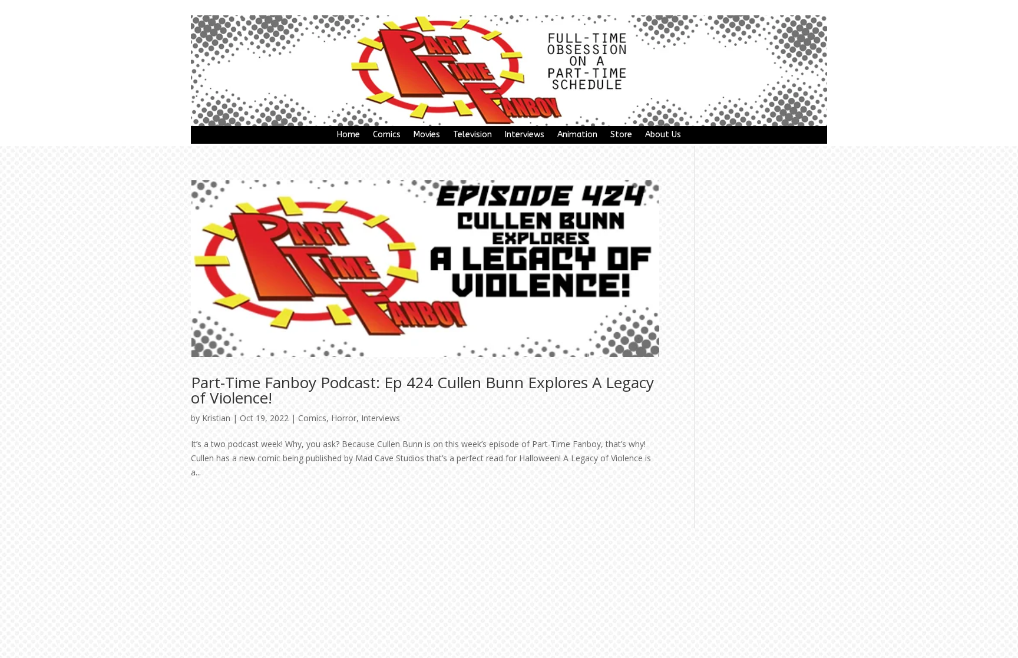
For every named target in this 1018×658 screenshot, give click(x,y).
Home (348, 135)
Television (472, 135)
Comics (387, 135)
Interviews (524, 135)
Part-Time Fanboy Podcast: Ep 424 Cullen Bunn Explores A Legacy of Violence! (422, 390)
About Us (663, 135)
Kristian (216, 418)
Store (621, 135)
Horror (343, 418)
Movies (427, 135)
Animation (577, 135)
